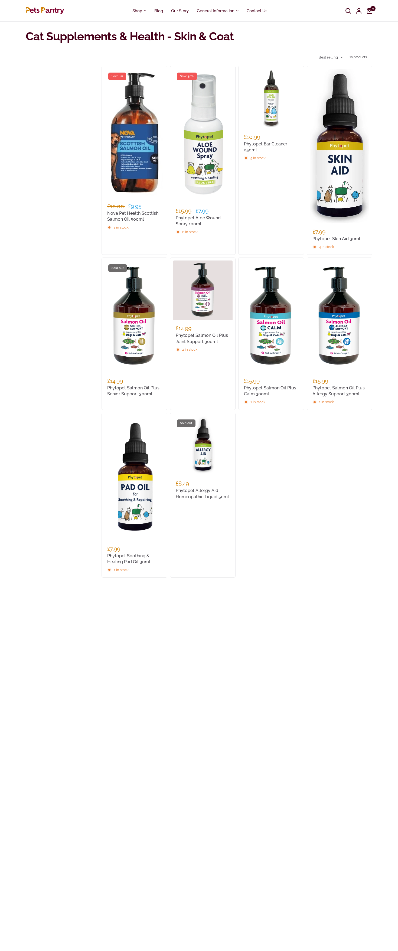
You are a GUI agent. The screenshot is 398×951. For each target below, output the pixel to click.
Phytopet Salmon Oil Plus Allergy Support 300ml (338, 390)
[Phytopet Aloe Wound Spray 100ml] (203, 136)
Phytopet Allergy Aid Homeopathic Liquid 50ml (202, 493)
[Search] (348, 11)
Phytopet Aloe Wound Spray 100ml (198, 220)
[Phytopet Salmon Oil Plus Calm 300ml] (271, 316)
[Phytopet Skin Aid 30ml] (340, 146)
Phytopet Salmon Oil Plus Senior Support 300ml (133, 390)
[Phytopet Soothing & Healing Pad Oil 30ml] (134, 478)
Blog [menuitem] (158, 10)
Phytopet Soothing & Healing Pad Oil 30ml (128, 558)
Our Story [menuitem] (180, 10)
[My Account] (359, 11)
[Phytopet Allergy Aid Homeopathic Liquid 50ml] (203, 446)
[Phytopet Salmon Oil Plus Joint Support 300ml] (203, 290)
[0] (368, 11)
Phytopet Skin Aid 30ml (336, 238)
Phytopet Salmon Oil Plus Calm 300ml (270, 390)
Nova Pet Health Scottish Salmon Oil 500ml (132, 216)
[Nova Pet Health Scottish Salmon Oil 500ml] (134, 133)
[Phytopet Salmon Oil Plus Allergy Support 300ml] (340, 316)
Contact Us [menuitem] (257, 10)
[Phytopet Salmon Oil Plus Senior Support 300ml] (134, 316)
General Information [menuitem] (215, 10)
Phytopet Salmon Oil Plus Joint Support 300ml (202, 338)
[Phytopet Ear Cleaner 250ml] (271, 99)
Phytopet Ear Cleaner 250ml (265, 146)
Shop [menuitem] (137, 10)
